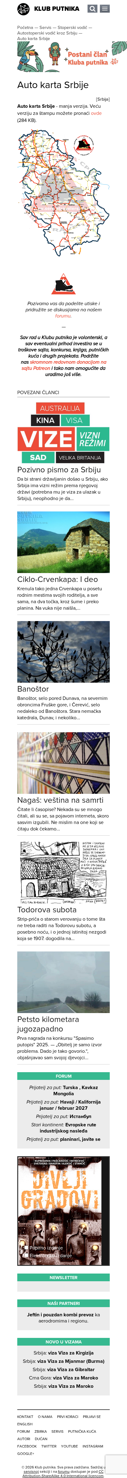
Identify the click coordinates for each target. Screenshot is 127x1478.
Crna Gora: (63, 1378)
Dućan (41, 1439)
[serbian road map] (63, 255)
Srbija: (64, 1353)
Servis (57, 1431)
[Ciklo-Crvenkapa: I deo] (63, 571)
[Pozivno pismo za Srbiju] (63, 462)
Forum (23, 1431)
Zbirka (41, 1431)
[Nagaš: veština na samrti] (63, 792)
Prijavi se (92, 1417)
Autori (23, 1439)
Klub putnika (56, 9)
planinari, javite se (63, 1139)
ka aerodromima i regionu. (63, 1318)
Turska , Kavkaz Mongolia (63, 1090)
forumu (63, 316)
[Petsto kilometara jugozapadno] (63, 1011)
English (25, 1424)
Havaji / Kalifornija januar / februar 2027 (64, 1105)
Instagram (93, 1446)
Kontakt (25, 1417)
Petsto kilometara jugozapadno (48, 1024)
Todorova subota (47, 910)
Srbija (103, 99)
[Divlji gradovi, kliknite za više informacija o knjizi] (63, 1180)
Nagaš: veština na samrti (60, 800)
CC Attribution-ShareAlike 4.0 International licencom (63, 1473)
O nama (45, 1417)
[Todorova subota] (63, 902)
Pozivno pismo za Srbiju (59, 469)
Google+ (25, 1454)
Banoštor (33, 689)
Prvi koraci (67, 1417)
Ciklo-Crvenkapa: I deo (57, 579)
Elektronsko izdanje (50, 1256)
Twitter (48, 1446)
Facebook (27, 1446)
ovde (96, 113)
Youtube (69, 1446)
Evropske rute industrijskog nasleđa (63, 1128)
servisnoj (31, 1471)
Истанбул (63, 1116)
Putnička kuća (82, 1431)
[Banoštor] (63, 681)
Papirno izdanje (45, 1248)
